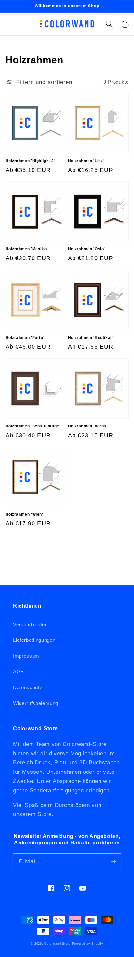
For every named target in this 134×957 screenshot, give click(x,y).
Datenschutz (27, 687)
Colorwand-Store (57, 943)
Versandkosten (30, 624)
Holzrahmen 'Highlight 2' (30, 161)
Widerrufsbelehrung (35, 703)
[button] (9, 24)
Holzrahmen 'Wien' (24, 514)
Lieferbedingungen (34, 640)
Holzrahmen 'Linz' (86, 161)
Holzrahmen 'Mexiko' (27, 249)
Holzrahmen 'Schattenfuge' (33, 426)
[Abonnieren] (113, 861)
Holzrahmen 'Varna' (88, 426)
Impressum (26, 656)
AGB (18, 671)
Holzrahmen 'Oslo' (86, 249)
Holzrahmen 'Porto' (25, 337)
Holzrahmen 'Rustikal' (90, 337)
